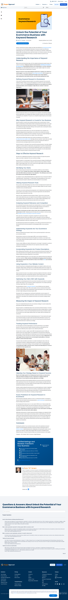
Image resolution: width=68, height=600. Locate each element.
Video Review (3, 579)
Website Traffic (26, 434)
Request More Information (33, 580)
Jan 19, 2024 (28, 40)
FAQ (43, 582)
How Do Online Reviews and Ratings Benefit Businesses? (13, 519)
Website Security (4, 582)
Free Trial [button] (56, 4)
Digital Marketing (37, 434)
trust (45, 259)
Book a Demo (63, 4)
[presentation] (43, 7)
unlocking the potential (47, 47)
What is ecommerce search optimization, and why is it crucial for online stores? (17, 533)
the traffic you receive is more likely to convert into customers (29, 213)
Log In (66, 1)
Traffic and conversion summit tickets (10, 545)
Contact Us (30, 574)
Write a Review (60, 1)
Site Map (43, 585)
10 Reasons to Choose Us (47, 574)
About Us (43, 577)
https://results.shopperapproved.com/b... (14, 531)
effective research (19, 429)
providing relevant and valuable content (23, 139)
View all (64, 553)
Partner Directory (18, 584)
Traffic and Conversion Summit (8, 538)
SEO (22, 434)
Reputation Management (5, 577)
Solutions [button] (38, 4)
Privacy (56, 574)
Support (29, 577)
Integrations (44, 575)
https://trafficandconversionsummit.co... (14, 543)
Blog (43, 580)
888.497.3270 (53, 1)
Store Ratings (3, 574)
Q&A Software (3, 580)
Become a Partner (18, 585)
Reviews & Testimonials (46, 579)
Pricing (51, 4)
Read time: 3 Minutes (47, 43)
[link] (1, 12)
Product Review (4, 575)
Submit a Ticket (31, 579)
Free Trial (52, 564)
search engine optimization (38, 73)
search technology (40, 400)
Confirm (53, 595)
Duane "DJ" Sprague (21, 40)
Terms (56, 575)
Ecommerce (31, 434)
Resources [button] (44, 4)
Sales (29, 575)
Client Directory (45, 583)
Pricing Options (17, 574)
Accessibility (59, 577)
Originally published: (45, 40)
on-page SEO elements (31, 286)
